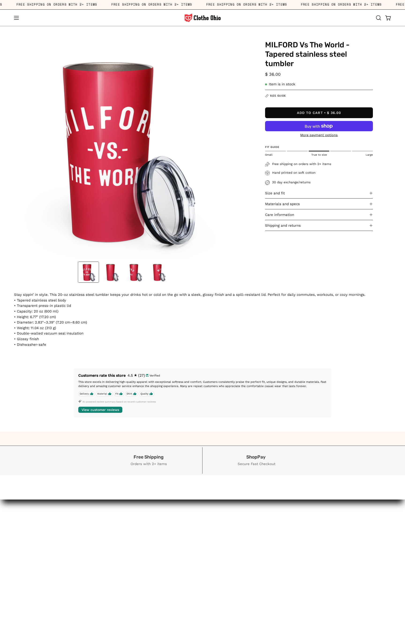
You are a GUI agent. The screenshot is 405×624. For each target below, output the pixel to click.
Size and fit (275, 193)
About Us (48, 596)
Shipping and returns (283, 225)
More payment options (319, 135)
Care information (279, 215)
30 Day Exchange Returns (48, 588)
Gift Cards (48, 612)
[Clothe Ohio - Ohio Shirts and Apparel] (202, 18)
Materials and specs (282, 204)
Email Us (48, 580)
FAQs (48, 604)
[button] (378, 18)
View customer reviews (100, 410)
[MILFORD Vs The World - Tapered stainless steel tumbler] (88, 272)
